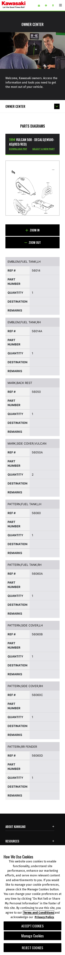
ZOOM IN (34, 230)
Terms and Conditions (38, 912)
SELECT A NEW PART (43, 149)
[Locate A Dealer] (54, 5)
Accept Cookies (32, 925)
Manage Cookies (32, 935)
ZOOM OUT (34, 242)
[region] (32, 900)
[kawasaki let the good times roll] (18, 5)
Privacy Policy (44, 917)
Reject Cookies (32, 947)
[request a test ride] (47, 5)
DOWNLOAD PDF (18, 149)
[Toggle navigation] (60, 5)
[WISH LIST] (40, 5)
